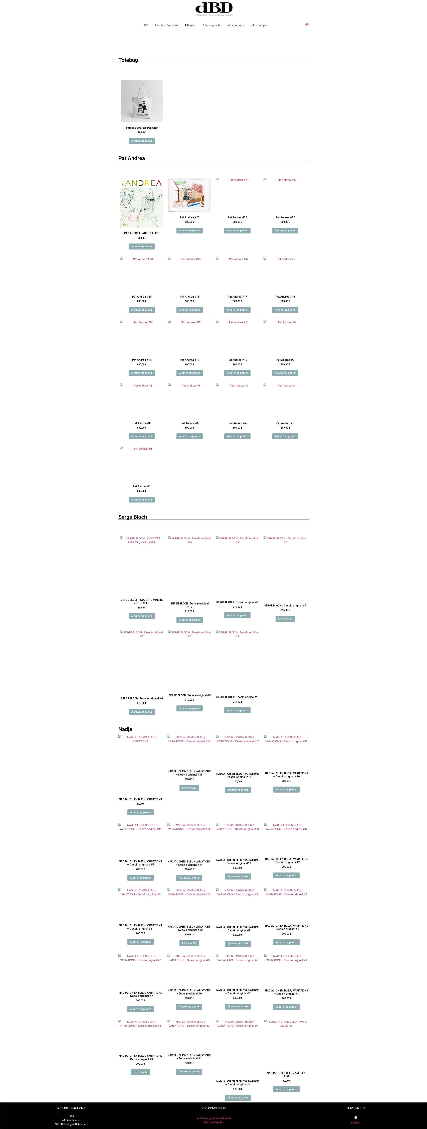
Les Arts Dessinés (166, 25)
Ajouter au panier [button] (141, 140)
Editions (190, 25)
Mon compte (259, 25)
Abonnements (236, 25)
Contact (355, 1122)
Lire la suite (285, 618)
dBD (145, 25)
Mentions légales (213, 1122)
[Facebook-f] (355, 1117)
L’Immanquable (211, 25)
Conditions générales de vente (213, 1118)
